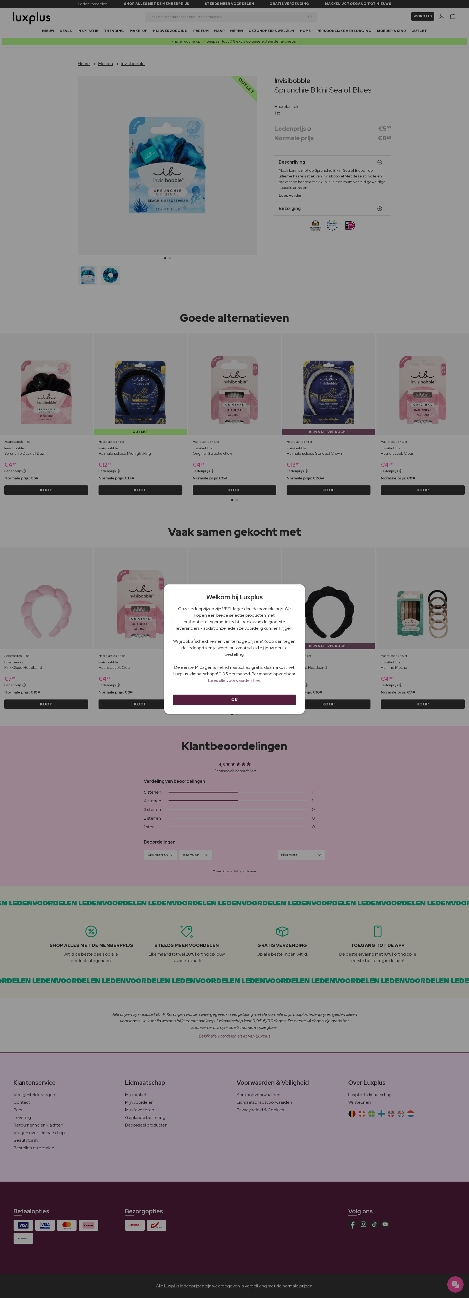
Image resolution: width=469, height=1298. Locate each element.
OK (234, 699)
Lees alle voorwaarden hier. (234, 680)
